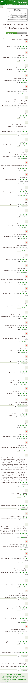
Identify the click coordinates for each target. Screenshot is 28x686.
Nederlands (23, 679)
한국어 (3, 677)
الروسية (23, 170)
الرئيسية (19, 674)
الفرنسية (23, 82)
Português (14, 679)
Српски (4, 679)
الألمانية (23, 71)
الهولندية (23, 195)
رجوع (23, 33)
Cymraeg (19, 676)
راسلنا (11, 674)
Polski (18, 679)
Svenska (22, 681)
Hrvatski (15, 677)
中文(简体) (7, 681)
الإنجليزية (23, 48)
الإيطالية (23, 238)
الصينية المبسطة (21, 384)
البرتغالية (23, 60)
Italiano (11, 677)
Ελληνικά (9, 676)
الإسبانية (23, 107)
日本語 (7, 677)
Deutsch (14, 676)
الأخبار (15, 674)
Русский (9, 679)
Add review (10, 33)
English (5, 676)
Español (24, 677)
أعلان (8, 674)
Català (23, 676)
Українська (12, 681)
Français (20, 677)
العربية (18, 48)
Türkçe (17, 681)
